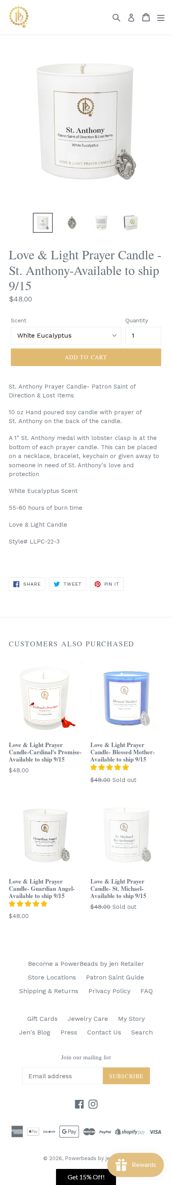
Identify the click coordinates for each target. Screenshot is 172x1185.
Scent (18, 320)
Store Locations (52, 977)
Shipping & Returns (48, 991)
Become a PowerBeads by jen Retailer (86, 963)
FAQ (146, 991)
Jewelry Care (88, 1018)
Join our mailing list (86, 1057)
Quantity (136, 320)
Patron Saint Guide (115, 977)
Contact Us (104, 1032)
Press (68, 1032)
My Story (131, 1018)
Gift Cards (42, 1018)
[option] (42, 223)
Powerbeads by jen (89, 1158)
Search (142, 1032)
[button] (110, 767)
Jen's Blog (34, 1032)
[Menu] (160, 17)
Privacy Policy (109, 991)
